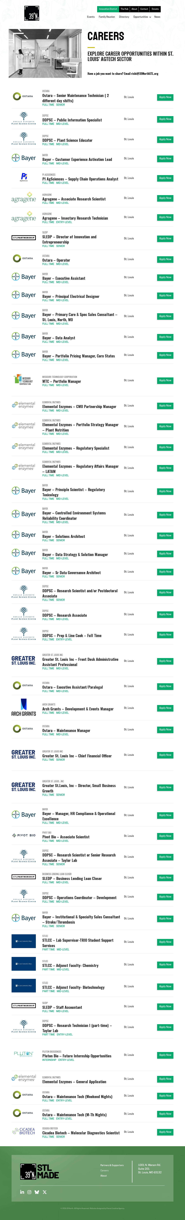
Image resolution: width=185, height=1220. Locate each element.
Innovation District (108, 9)
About (134, 9)
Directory (124, 17)
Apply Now (165, 97)
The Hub (124, 9)
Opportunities (140, 17)
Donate (155, 9)
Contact (144, 9)
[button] (150, 17)
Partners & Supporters (112, 1165)
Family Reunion (107, 17)
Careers (104, 1171)
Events (91, 17)
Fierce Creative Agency (115, 1208)
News (157, 17)
